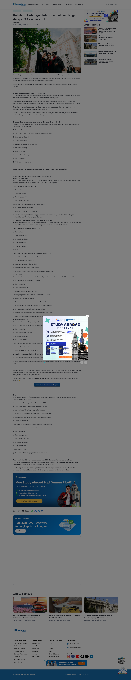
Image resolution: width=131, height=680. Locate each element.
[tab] (44, 362)
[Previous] (81, 362)
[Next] (85, 362)
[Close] (87, 316)
